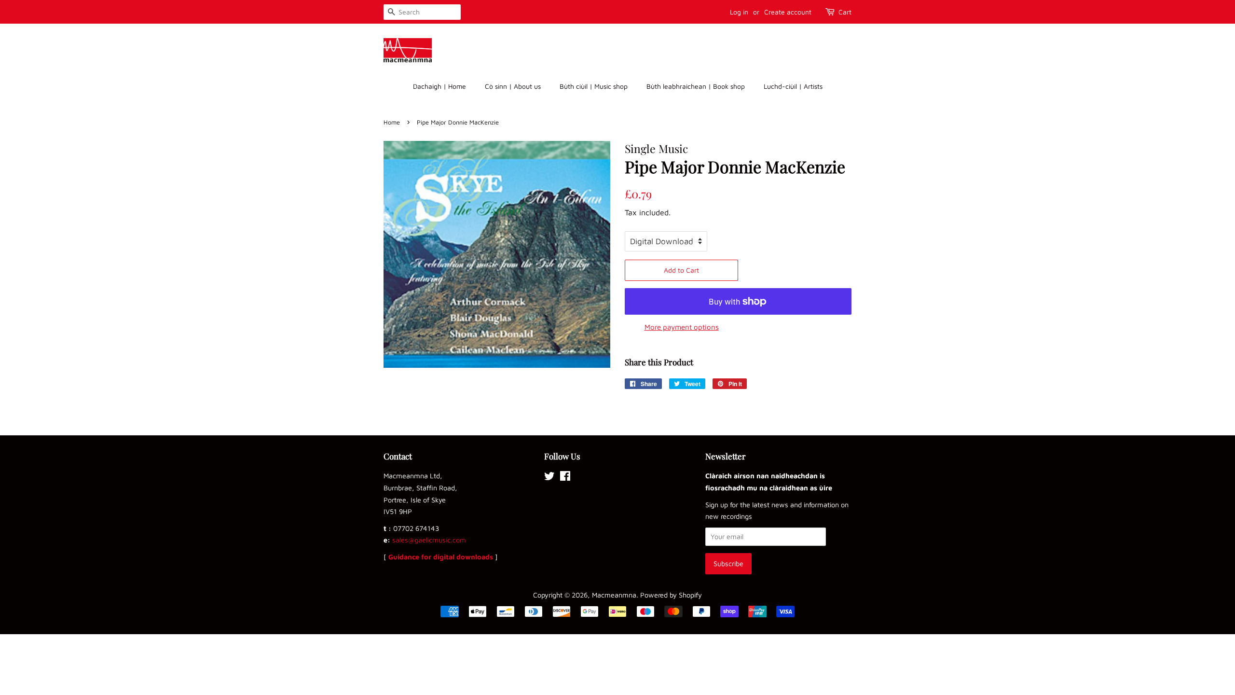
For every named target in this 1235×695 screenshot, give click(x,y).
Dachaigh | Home (439, 86)
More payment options (682, 327)
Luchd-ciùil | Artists (793, 86)
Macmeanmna (614, 595)
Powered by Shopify (671, 595)
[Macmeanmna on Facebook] (565, 477)
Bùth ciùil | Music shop (594, 86)
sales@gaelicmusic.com (429, 540)
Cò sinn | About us (513, 86)
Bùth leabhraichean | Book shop (695, 86)
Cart (844, 12)
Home (392, 122)
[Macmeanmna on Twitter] (549, 477)
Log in (739, 12)
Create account (787, 12)
